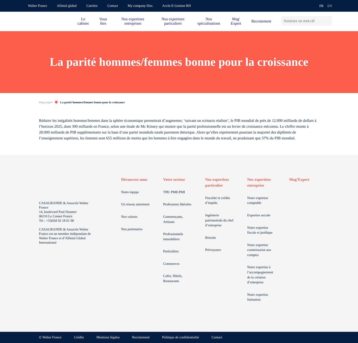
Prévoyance (213, 250)
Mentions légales (108, 337)
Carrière (92, 6)
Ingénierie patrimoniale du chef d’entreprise (219, 220)
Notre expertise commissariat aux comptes (259, 250)
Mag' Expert (236, 21)
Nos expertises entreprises (132, 21)
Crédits (79, 337)
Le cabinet (83, 21)
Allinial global (67, 6)
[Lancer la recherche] (328, 21)
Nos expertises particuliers (172, 21)
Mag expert (45, 102)
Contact (112, 6)
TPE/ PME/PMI (174, 192)
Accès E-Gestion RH (176, 6)
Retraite (210, 238)
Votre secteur (174, 180)
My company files (140, 6)
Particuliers (171, 251)
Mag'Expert (299, 180)
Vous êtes (103, 21)
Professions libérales (177, 204)
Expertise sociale (258, 215)
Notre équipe (130, 192)
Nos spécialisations (209, 21)
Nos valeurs (129, 217)
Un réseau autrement (135, 204)
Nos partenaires (131, 229)
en (329, 6)
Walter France (37, 6)
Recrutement (261, 21)
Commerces (171, 264)
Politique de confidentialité (180, 337)
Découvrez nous (134, 180)
